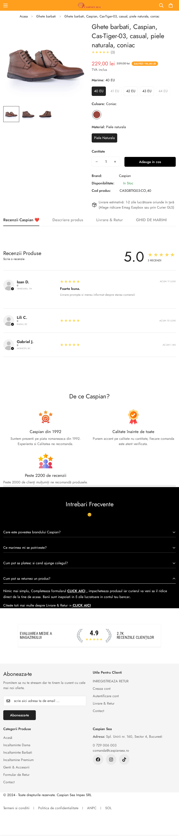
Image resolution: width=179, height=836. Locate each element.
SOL (108, 808)
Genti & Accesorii (16, 767)
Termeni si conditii (16, 808)
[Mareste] (78, 31)
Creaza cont (101, 688)
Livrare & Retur (103, 703)
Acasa (24, 16)
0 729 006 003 (105, 745)
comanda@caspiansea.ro (111, 750)
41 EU (114, 90)
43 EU (146, 90)
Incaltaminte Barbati (17, 752)
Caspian (125, 175)
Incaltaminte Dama (16, 745)
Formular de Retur (16, 774)
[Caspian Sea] (89, 5)
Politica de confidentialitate (58, 808)
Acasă (7, 737)
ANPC (91, 808)
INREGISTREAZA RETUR (111, 681)
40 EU (98, 90)
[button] (171, 5)
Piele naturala (104, 137)
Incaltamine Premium (18, 759)
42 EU (130, 90)
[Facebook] (98, 759)
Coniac (96, 114)
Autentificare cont (106, 695)
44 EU (163, 90)
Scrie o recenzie (13, 259)
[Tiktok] (124, 759)
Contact (98, 710)
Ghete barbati (46, 16)
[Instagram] (111, 759)
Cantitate (98, 151)
